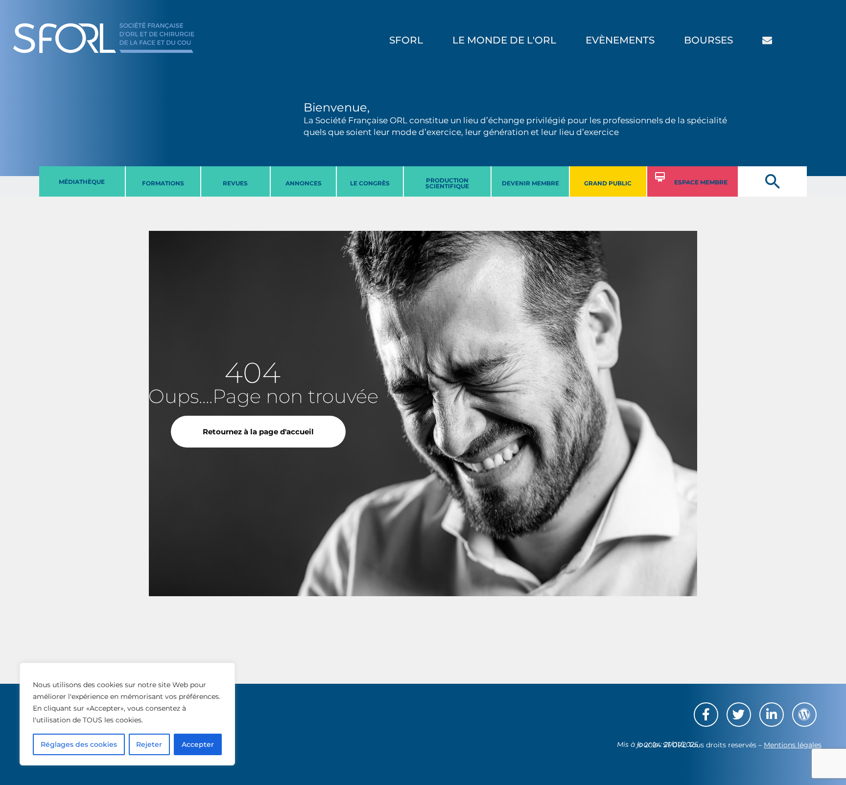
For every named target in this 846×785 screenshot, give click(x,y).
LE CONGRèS (370, 183)
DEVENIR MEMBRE (530, 183)
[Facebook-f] (706, 714)
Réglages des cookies (79, 744)
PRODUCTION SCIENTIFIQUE (447, 183)
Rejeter (149, 744)
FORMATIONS (163, 183)
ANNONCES (303, 183)
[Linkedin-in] (771, 714)
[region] (127, 714)
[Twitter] (739, 714)
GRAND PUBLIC (608, 183)
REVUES (235, 183)
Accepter (198, 744)
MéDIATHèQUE (82, 181)
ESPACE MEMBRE (701, 182)
